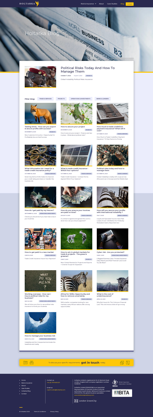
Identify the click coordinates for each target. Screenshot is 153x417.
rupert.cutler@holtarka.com (56, 390)
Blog (122, 4)
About (101, 4)
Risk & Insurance (26, 383)
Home (23, 380)
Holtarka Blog (25, 391)
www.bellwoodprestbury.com (84, 395)
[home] (29, 3)
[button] (87, 3)
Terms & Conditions (40, 411)
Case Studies (112, 4)
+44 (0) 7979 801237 (53, 382)
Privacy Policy (54, 411)
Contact (129, 4)
